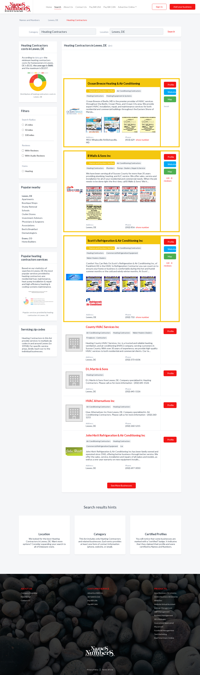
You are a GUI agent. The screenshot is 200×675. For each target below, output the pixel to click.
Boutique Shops (30, 203)
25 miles (29, 124)
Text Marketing (160, 634)
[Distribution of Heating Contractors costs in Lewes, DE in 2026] (38, 81)
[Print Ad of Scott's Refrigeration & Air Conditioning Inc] (94, 283)
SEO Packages (160, 619)
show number (142, 139)
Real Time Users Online (164, 638)
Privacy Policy (92, 669)
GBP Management (162, 612)
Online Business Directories (166, 597)
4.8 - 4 (168, 264)
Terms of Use (107, 669)
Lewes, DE (53, 20)
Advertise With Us (95, 593)
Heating (29, 171)
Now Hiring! (26, 597)
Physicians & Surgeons (33, 221)
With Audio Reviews (35, 155)
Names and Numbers (30, 20)
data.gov (39, 57)
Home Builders (29, 241)
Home (49, 7)
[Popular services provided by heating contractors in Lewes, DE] (38, 299)
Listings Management (163, 608)
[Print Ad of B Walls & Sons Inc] (94, 193)
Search (57, 7)
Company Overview (29, 593)
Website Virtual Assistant (164, 604)
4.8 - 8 (168, 179)
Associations (28, 225)
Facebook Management (164, 630)
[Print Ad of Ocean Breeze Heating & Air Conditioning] (94, 124)
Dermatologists (29, 233)
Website (172, 92)
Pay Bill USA (95, 7)
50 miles (29, 130)
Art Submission (94, 597)
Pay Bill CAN (109, 7)
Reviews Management (163, 615)
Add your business (182, 6)
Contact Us (81, 7)
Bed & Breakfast (30, 229)
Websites (158, 600)
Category (33, 32)
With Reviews (32, 150)
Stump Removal (29, 206)
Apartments (28, 199)
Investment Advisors (32, 218)
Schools (26, 210)
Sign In (159, 6)
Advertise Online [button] (126, 7)
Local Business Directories (165, 593)
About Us (68, 7)
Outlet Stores (29, 214)
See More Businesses (121, 485)
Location (104, 32)
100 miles (29, 135)
